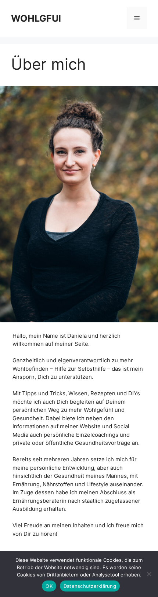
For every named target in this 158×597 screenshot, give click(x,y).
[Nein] (148, 574)
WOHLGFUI (36, 18)
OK (49, 586)
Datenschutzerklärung (90, 586)
